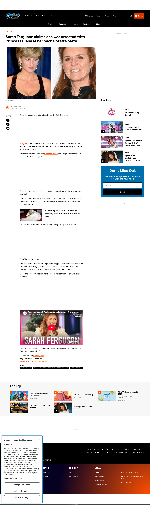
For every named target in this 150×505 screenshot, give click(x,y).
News (127, 138)
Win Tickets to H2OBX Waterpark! (39, 395)
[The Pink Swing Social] (112, 112)
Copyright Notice (101, 484)
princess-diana (26, 368)
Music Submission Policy (129, 472)
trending (60, 368)
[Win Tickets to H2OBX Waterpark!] (19, 396)
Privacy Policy (99, 476)
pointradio (9, 31)
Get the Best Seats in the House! (40, 406)
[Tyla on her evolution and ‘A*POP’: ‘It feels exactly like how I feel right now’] (112, 157)
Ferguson (24, 143)
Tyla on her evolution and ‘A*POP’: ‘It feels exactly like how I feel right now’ (133, 160)
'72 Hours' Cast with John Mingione (134, 128)
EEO (107, 452)
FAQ (70, 472)
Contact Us (109, 449)
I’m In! (122, 192)
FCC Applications (121, 452)
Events (75, 24)
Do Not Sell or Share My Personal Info (132, 477)
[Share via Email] (7, 128)
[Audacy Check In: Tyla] (63, 407)
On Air (50, 24)
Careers (98, 472)
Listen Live (45, 472)
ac (67, 368)
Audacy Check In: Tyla (83, 406)
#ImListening (73, 476)
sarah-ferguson (76, 368)
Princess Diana (51, 153)
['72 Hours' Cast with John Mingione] (112, 127)
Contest (86, 24)
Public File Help (126, 482)
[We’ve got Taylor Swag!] (63, 396)
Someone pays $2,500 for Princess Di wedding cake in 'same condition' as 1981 (62, 213)
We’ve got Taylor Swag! (83, 395)
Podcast (62, 24)
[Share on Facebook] (7, 120)
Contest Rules (137, 449)
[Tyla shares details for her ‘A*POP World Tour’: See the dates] (112, 142)
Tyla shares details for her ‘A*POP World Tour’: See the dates (133, 144)
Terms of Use (99, 480)
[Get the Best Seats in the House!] (19, 407)
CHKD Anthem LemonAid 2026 (128, 393)
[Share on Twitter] (7, 124)
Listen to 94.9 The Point (95, 449)
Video (127, 124)
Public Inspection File (123, 449)
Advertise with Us (102, 16)
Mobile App (46, 476)
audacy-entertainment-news (44, 368)
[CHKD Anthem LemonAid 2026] (107, 396)
